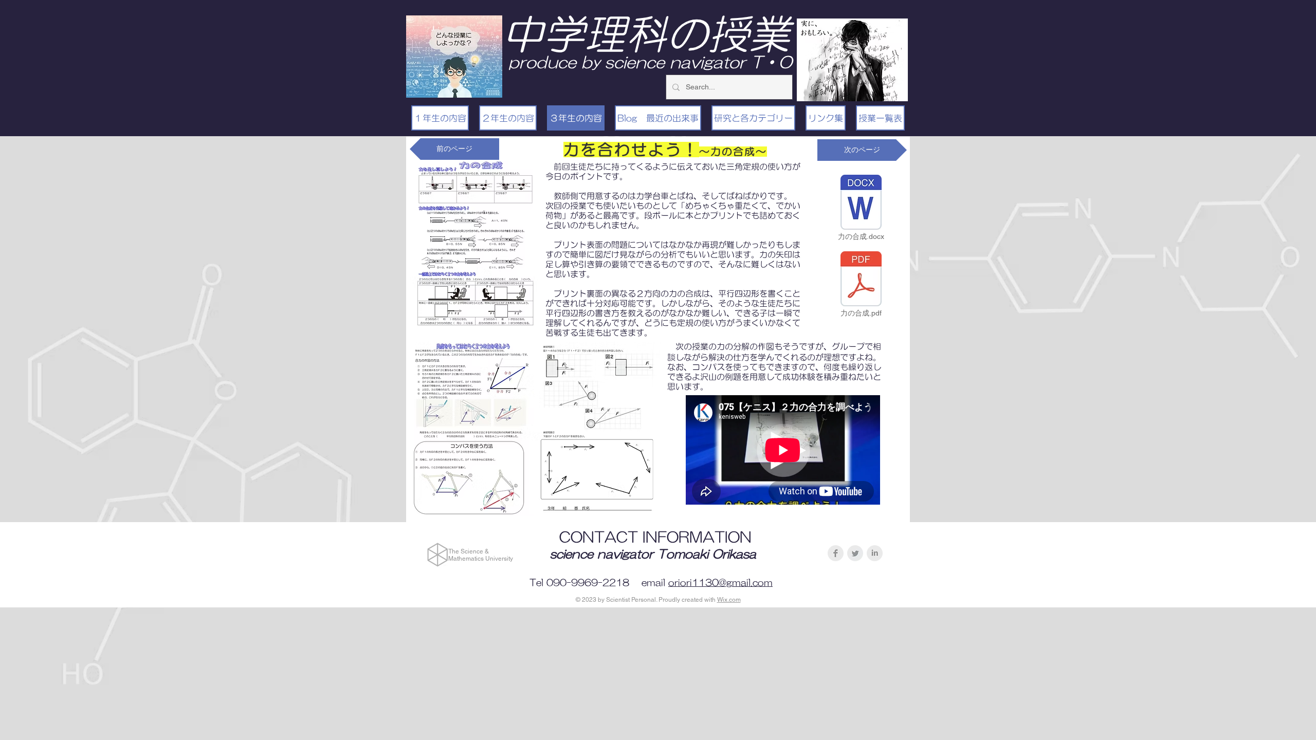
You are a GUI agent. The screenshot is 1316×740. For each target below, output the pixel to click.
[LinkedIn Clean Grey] (875, 553)
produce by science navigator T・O (650, 62)
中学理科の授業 (646, 33)
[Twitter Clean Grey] (855, 553)
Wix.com (729, 599)
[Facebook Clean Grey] (836, 553)
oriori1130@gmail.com (720, 582)
